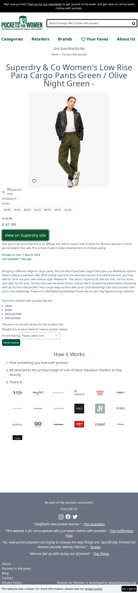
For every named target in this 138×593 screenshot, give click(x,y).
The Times (101, 553)
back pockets (13, 313)
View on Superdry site (25, 235)
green (8, 309)
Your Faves (97, 39)
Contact (7, 578)
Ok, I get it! (129, 589)
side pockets (13, 318)
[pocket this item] (34, 181)
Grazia (95, 547)
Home (54, 54)
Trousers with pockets (74, 54)
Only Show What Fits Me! (69, 48)
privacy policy (93, 589)
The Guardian (94, 524)
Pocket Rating (11, 335)
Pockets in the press (16, 568)
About (6, 564)
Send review (11, 342)
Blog (5, 573)
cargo (8, 305)
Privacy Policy (11, 583)
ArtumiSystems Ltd (122, 583)
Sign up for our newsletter (45, 4)
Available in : (10, 198)
